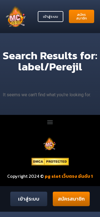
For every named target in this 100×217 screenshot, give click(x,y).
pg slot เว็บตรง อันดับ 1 (68, 176)
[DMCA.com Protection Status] (50, 164)
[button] (50, 122)
